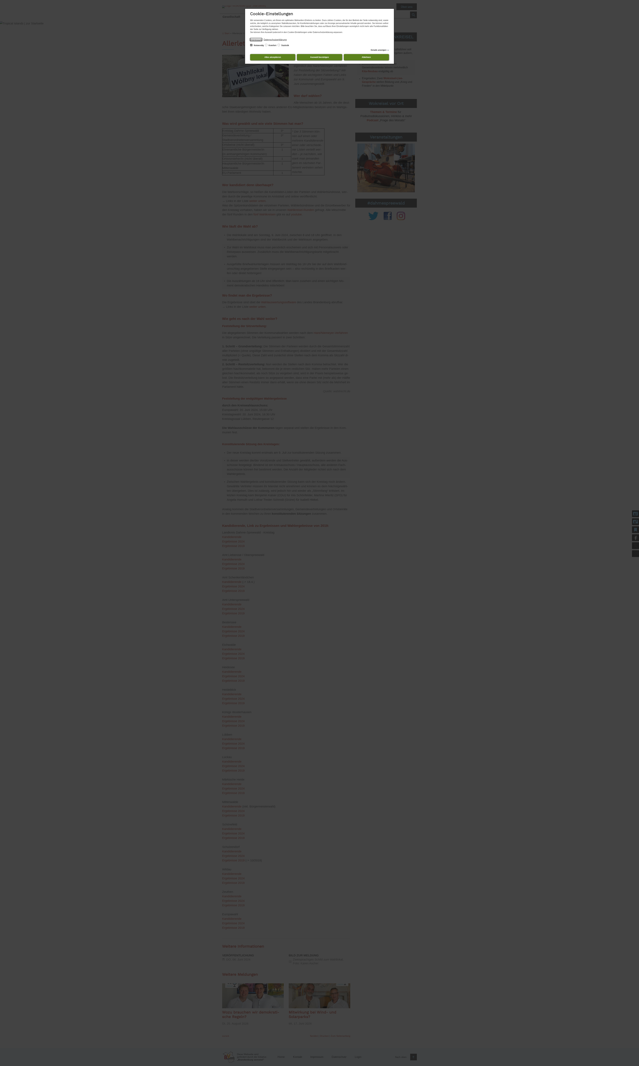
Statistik (285, 45)
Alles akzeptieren (272, 57)
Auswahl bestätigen (319, 57)
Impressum (256, 39)
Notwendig (258, 45)
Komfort (272, 45)
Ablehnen (366, 57)
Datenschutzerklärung (275, 39)
